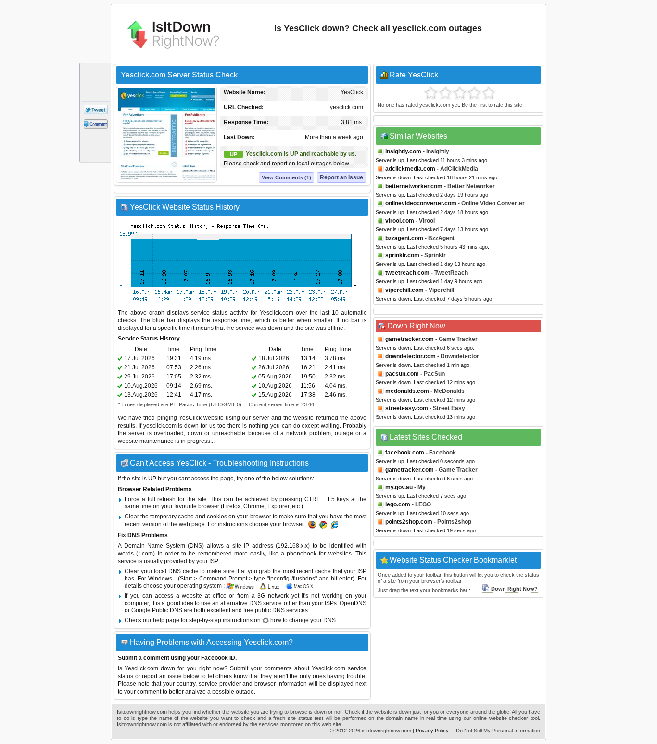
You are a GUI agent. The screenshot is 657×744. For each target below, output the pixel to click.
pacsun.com (402, 373)
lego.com (397, 504)
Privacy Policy (432, 730)
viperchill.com (404, 290)
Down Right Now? (514, 589)
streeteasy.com (406, 408)
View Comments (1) (286, 177)
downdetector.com (410, 356)
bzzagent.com (404, 238)
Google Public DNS (156, 610)
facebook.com (404, 452)
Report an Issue (341, 177)
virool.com (399, 220)
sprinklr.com (402, 255)
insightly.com (403, 151)
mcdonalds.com (407, 391)
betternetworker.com (413, 186)
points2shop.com (408, 521)
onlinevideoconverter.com (420, 203)
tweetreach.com (407, 272)
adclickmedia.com (410, 168)
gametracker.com (409, 339)
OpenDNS (353, 603)
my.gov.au (399, 487)
